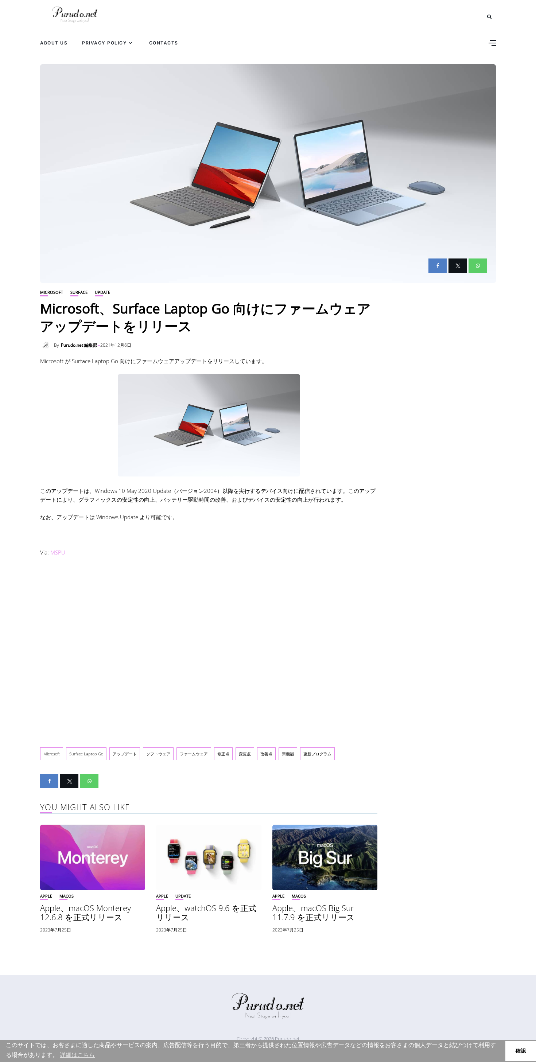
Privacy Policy (104, 43)
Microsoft (51, 292)
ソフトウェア (158, 753)
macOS (66, 896)
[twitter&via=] (457, 265)
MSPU (57, 552)
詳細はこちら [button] (77, 1055)
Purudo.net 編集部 (79, 345)
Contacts (163, 43)
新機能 (288, 753)
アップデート (125, 753)
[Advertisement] (208, 650)
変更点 (245, 753)
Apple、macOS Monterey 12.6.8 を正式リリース (85, 912)
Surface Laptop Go (86, 753)
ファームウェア (194, 753)
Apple (46, 896)
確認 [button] (521, 1051)
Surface (79, 292)
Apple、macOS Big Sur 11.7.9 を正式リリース (313, 912)
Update (102, 292)
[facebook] (437, 265)
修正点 (223, 753)
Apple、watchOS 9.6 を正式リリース (206, 912)
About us (53, 43)
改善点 (266, 753)
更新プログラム (317, 753)
